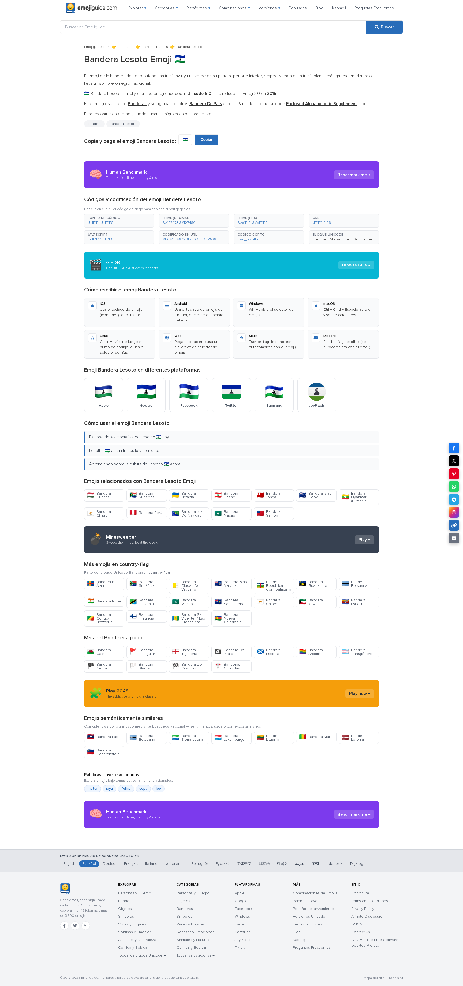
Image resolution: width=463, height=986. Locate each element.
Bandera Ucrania (184, 495)
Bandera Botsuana (354, 584)
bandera (94, 123)
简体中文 (244, 863)
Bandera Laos (103, 736)
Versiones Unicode (309, 916)
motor (93, 789)
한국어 (282, 863)
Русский (223, 863)
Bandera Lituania (269, 737)
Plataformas (198, 8)
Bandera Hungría (99, 495)
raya (109, 789)
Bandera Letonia (353, 737)
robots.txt (396, 978)
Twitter (240, 924)
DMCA (356, 924)
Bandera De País (155, 47)
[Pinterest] (85, 925)
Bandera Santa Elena (229, 602)
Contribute (360, 893)
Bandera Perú (145, 512)
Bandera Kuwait (311, 602)
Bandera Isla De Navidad (187, 513)
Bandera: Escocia (269, 652)
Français (131, 863)
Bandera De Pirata (229, 652)
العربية (300, 863)
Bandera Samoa (269, 513)
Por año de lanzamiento (313, 908)
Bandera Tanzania (141, 602)
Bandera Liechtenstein (103, 752)
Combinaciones (234, 8)
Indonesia (334, 863)
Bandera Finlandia (141, 616)
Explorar (137, 8)
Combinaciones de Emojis (315, 893)
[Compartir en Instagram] (454, 512)
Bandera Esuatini (353, 602)
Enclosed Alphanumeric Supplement (343, 239)
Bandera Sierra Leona (187, 737)
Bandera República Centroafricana (274, 586)
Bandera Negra (99, 666)
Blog (319, 8)
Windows (242, 916)
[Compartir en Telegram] (454, 499)
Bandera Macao (226, 513)
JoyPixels (242, 939)
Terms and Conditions (369, 901)
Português (200, 863)
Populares (298, 8)
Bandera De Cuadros (187, 666)
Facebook (243, 908)
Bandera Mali (315, 736)
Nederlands (174, 863)
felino (126, 789)
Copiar (206, 139)
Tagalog (356, 863)
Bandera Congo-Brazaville (100, 618)
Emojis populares (307, 924)
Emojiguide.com (97, 47)
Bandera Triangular (142, 652)
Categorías (166, 8)
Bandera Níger (104, 601)
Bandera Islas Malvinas (230, 584)
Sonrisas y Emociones (195, 932)
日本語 (264, 863)
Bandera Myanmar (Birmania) (355, 497)
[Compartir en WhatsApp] (454, 486)
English (69, 863)
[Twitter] (75, 925)
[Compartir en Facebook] (454, 448)
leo (158, 789)
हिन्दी (315, 863)
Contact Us (360, 932)
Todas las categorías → (196, 955)
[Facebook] (64, 925)
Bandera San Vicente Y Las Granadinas (188, 618)
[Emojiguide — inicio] (65, 888)
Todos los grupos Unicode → (142, 955)
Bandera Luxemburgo (229, 737)
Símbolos (126, 916)
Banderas (125, 47)
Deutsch (110, 863)
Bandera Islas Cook (315, 495)
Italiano (151, 863)
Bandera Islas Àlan (103, 584)
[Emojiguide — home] (91, 8)
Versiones (269, 8)
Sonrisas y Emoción (135, 932)
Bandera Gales (99, 652)
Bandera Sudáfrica (142, 495)
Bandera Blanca (141, 666)
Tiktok (240, 947)
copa (143, 789)
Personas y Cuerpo (134, 893)
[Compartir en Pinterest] (454, 473)
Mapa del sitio (374, 978)
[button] (119, 221)
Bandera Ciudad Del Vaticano (186, 586)
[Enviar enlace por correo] (454, 538)
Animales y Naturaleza (137, 939)
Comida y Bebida (132, 947)
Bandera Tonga (269, 495)
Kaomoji (339, 8)
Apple (240, 893)
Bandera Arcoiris (311, 652)
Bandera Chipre (99, 513)
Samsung (243, 932)
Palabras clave (305, 901)
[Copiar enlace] (454, 525)
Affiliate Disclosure (367, 916)
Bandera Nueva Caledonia (227, 618)
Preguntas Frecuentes (374, 8)
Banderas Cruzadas (227, 666)
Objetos (125, 908)
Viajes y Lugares (132, 924)
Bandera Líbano (226, 495)
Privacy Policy (362, 908)
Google (241, 901)
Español (89, 863)
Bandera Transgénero (357, 652)
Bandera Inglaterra (184, 652)
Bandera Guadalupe (313, 584)
